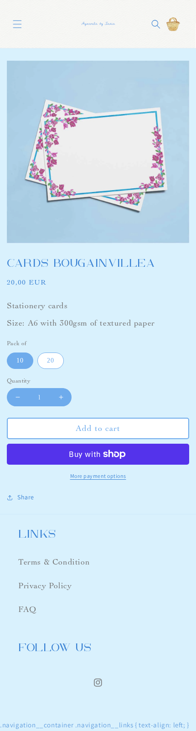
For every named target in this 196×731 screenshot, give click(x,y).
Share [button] (25, 497)
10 (20, 360)
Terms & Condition (54, 562)
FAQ (27, 609)
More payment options (98, 475)
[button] (17, 24)
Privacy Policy (45, 586)
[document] (98, 154)
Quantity (19, 380)
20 (50, 360)
